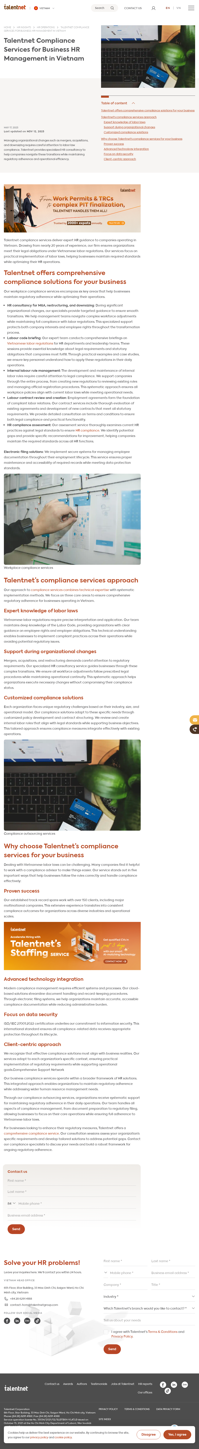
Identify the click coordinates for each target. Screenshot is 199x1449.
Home (7, 27)
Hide (118, 103)
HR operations (46, 27)
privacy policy (39, 1437)
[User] (153, 8)
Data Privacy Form (168, 1409)
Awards (68, 1383)
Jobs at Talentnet (122, 1383)
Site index (105, 1419)
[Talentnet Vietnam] (15, 6)
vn (178, 8)
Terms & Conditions (162, 1331)
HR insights (24, 27)
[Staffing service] (72, 946)
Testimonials (99, 1383)
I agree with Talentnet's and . (147, 1333)
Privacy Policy (122, 1336)
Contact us (52, 1383)
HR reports (145, 1383)
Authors (82, 1383)
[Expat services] (72, 208)
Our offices (145, 1392)
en (168, 8)
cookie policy (63, 1437)
